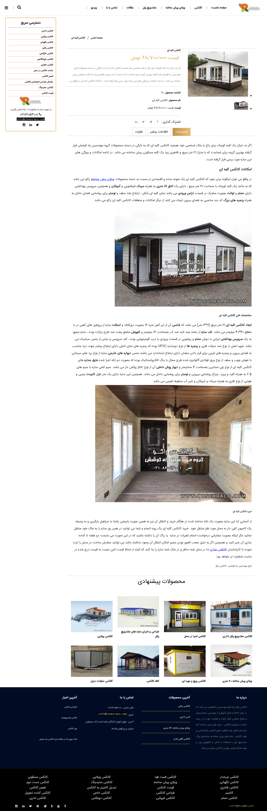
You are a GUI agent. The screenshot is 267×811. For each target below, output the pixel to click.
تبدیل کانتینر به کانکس (101, 787)
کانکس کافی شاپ (181, 739)
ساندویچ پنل (149, 7)
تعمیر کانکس (47, 76)
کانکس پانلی (47, 48)
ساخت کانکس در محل (43, 70)
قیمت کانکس (47, 93)
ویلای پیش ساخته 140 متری (176, 728)
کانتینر (229, 793)
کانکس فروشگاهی (45, 59)
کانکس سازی (218, 549)
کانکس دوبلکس (101, 798)
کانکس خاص (101, 793)
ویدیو (94, 7)
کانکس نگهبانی (46, 42)
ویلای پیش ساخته (175, 7)
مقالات (130, 7)
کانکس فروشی (165, 798)
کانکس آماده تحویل (37, 793)
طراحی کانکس (165, 793)
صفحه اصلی (96, 38)
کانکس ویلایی (47, 36)
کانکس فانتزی (47, 65)
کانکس (198, 7)
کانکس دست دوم (38, 782)
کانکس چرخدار (229, 777)
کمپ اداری (185, 717)
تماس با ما (111, 7)
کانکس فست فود (165, 777)
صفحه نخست (219, 7)
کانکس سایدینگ (46, 87)
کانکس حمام (229, 798)
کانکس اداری (47, 31)
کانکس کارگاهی (46, 53)
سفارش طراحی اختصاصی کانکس (39, 82)
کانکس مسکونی (38, 777)
